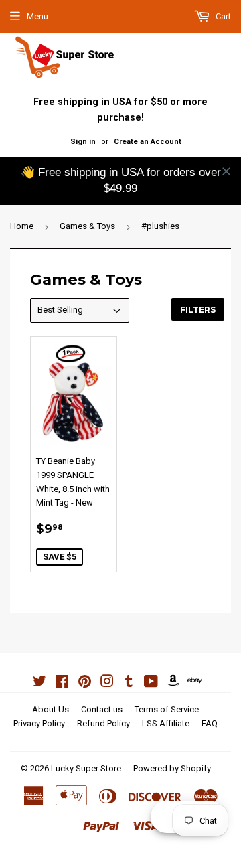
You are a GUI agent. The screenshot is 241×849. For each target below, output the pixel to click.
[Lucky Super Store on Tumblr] (129, 683)
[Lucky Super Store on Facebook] (62, 683)
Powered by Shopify (172, 768)
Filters (198, 310)
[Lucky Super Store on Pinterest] (85, 683)
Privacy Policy (39, 723)
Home (21, 226)
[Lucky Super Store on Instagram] (107, 683)
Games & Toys (87, 226)
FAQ (210, 723)
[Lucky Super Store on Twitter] (39, 683)
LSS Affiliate (165, 723)
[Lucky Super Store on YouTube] (151, 683)
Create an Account (147, 141)
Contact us (102, 709)
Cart (222, 16)
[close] (226, 171)
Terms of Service (167, 709)
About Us (50, 709)
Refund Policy (103, 723)
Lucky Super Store (86, 768)
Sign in (83, 141)
